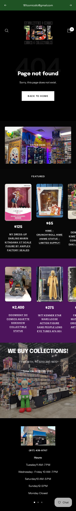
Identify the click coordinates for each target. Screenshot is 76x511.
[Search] (7, 30)
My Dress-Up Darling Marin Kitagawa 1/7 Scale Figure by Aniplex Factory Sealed (18, 242)
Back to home (38, 96)
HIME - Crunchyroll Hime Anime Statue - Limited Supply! (49, 236)
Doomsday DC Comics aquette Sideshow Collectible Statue (18, 323)
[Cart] (69, 30)
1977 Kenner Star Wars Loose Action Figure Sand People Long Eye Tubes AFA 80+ (49, 323)
